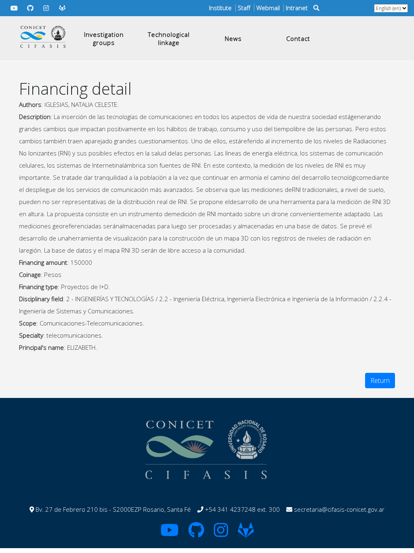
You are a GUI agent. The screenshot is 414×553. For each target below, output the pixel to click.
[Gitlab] (62, 8)
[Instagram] (46, 8)
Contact (298, 38)
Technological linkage (169, 38)
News (233, 38)
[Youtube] (14, 8)
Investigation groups (104, 38)
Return (380, 380)
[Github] (30, 8)
